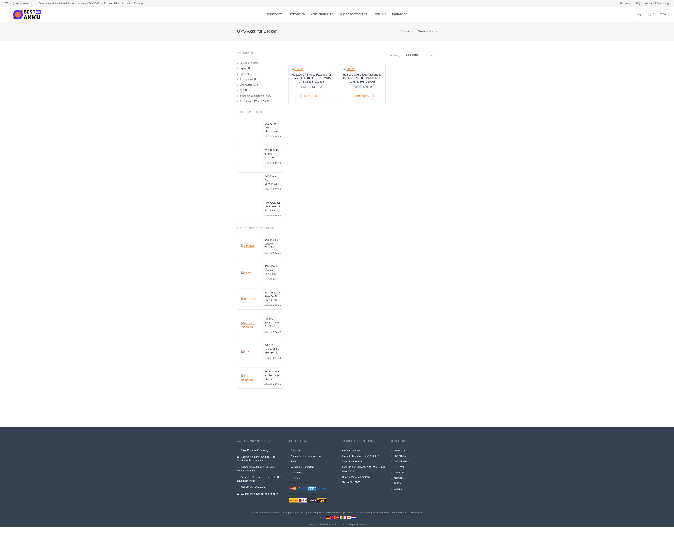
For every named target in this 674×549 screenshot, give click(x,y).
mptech (290, 512)
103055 (398, 488)
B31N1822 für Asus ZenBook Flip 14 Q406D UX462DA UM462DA (273, 296)
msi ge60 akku (381, 512)
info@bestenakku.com (20, 3)
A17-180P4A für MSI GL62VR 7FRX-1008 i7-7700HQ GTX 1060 (273, 154)
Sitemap (295, 478)
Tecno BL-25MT (351, 482)
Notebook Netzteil (249, 62)
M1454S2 (399, 472)
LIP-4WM (399, 466)
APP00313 (399, 450)
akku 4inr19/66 (362, 512)
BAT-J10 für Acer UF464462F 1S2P (271, 180)
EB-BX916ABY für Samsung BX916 (273, 375)
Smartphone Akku (249, 79)
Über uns (296, 450)
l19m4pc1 (416, 512)
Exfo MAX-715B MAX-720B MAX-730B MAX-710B (363, 469)
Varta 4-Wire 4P (351, 450)
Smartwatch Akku (249, 84)
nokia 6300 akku (400, 512)
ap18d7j (300, 512)
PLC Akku (244, 90)
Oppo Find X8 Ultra (353, 461)
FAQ (637, 3)
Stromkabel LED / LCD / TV (254, 101)
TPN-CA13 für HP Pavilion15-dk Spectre (273, 206)
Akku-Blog (296, 472)
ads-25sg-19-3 (316, 512)
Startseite (405, 31)
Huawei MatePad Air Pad (356, 476)
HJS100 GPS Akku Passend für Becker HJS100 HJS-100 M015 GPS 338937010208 (311, 78)
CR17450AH (400, 456)
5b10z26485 (333, 512)
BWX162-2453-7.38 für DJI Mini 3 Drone (272, 323)
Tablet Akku (245, 73)
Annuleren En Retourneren (306, 456)
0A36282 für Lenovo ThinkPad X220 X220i (271, 244)
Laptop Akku (246, 68)
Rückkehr (625, 3)
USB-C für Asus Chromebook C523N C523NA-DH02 (272, 127)
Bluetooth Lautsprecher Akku (255, 95)
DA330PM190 (401, 461)
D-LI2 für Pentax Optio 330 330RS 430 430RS (272, 349)
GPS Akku (420, 31)
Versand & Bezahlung (657, 3)
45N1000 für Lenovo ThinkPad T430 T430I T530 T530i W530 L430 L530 (271, 270)
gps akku (347, 512)
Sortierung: (395, 55)
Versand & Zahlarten (302, 466)
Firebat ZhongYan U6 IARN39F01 (361, 456)
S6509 (397, 483)
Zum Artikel (311, 96)
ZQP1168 (399, 478)
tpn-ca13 (279, 512)
